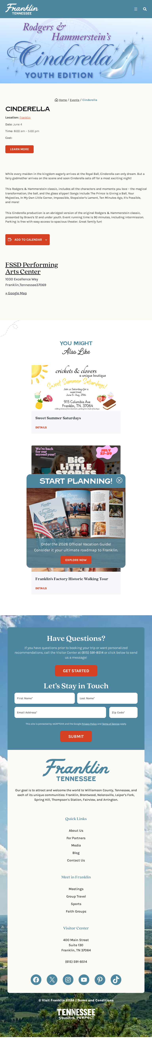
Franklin (25, 117)
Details (41, 427)
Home (63, 100)
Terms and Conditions (96, 1000)
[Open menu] (136, 9)
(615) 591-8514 (76, 962)
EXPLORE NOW (76, 560)
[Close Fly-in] (119, 480)
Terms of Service (111, 723)
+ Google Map (16, 293)
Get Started (76, 670)
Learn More (19, 149)
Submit (76, 736)
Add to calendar (28, 239)
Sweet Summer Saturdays (58, 418)
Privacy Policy (89, 723)
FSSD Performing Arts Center (31, 269)
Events (74, 100)
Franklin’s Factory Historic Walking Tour (71, 579)
